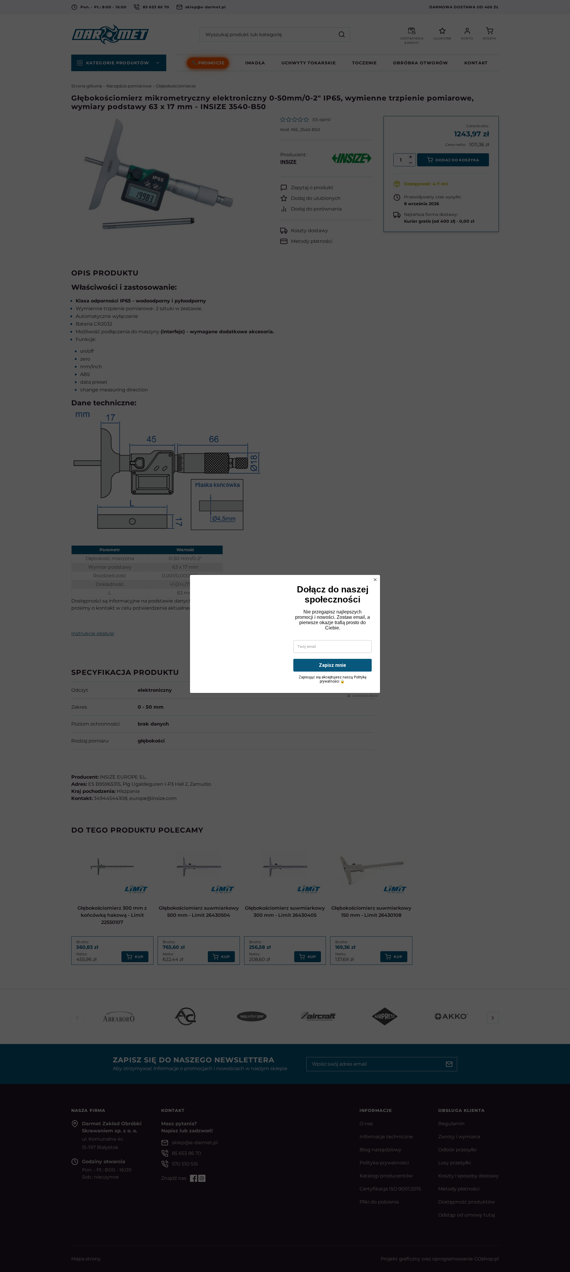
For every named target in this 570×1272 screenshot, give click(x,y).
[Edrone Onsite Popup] (285, 636)
